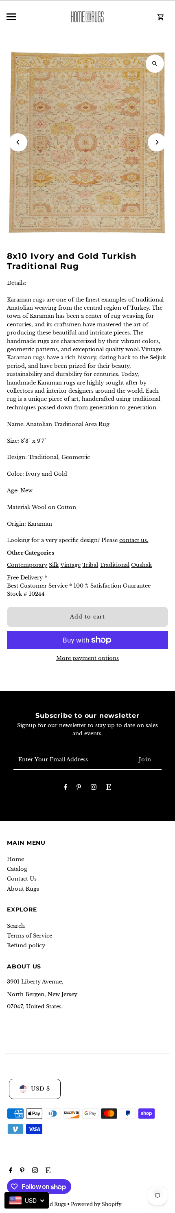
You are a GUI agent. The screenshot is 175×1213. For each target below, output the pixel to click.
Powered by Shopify (96, 1204)
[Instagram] (93, 788)
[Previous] (18, 142)
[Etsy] (108, 788)
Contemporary (27, 565)
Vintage (70, 565)
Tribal (90, 565)
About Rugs (23, 889)
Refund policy (26, 945)
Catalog (17, 869)
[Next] (157, 142)
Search (16, 926)
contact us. (133, 540)
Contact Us (22, 879)
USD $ (40, 1089)
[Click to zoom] (155, 64)
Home (15, 859)
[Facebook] (65, 788)
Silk (54, 565)
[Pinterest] (79, 788)
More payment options (87, 658)
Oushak (141, 565)
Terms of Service (29, 936)
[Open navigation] (31, 17)
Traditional (114, 565)
